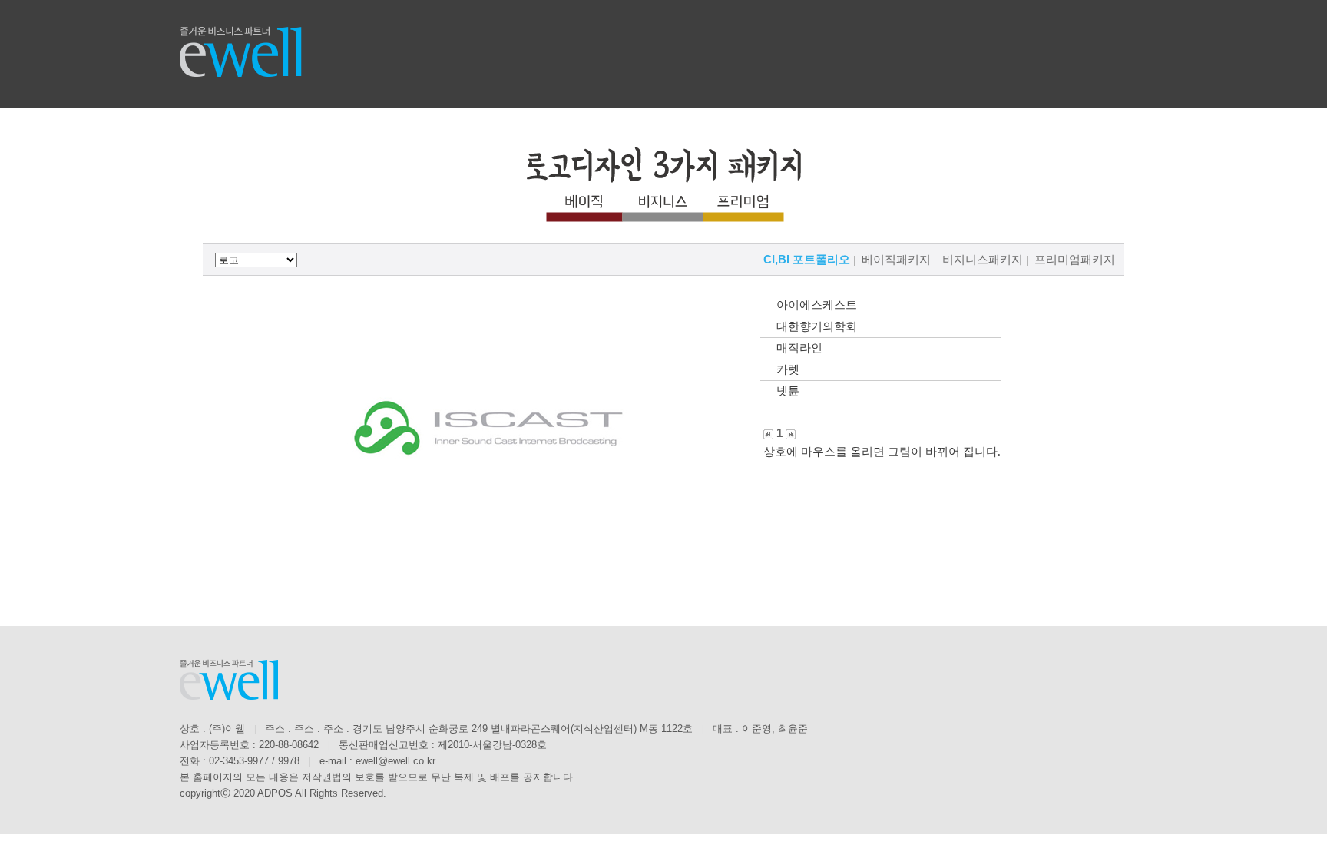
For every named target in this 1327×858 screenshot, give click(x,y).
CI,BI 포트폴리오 (806, 259)
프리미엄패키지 (1074, 259)
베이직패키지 (896, 259)
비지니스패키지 (982, 259)
